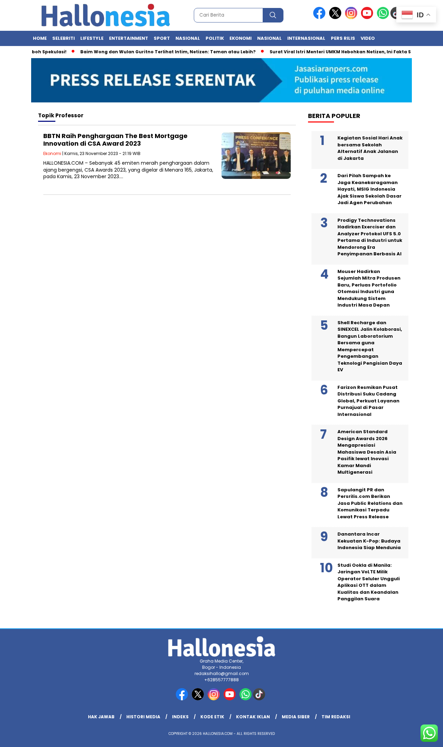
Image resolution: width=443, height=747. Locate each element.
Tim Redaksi (336, 717)
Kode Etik (212, 717)
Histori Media (143, 717)
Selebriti (63, 38)
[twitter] (336, 17)
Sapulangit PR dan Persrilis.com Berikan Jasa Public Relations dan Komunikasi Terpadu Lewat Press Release (370, 503)
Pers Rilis (343, 38)
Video (368, 38)
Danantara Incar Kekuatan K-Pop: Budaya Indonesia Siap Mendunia (369, 541)
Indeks (180, 717)
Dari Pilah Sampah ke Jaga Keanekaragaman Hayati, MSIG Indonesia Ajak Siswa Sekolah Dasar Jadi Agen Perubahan (369, 189)
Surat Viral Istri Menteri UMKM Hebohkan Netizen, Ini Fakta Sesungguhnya (347, 52)
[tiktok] (260, 698)
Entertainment (128, 38)
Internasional (306, 38)
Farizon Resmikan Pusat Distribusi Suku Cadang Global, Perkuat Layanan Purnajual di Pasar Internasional (368, 401)
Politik (215, 38)
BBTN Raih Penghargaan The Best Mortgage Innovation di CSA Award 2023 (115, 139)
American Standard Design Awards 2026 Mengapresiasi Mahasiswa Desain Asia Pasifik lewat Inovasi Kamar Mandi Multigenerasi (366, 451)
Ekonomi (240, 38)
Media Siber (296, 717)
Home (40, 38)
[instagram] (352, 17)
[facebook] (320, 17)
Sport (162, 38)
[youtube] (368, 17)
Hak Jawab (101, 717)
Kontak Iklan (253, 717)
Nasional (187, 38)
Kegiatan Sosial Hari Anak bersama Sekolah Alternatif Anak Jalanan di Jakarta (370, 148)
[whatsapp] (383, 17)
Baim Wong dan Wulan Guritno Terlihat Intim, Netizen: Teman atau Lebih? (158, 52)
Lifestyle (91, 38)
